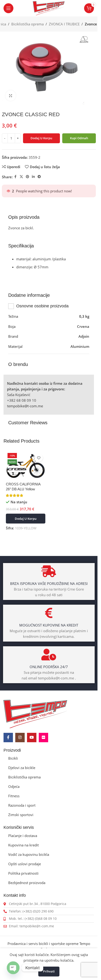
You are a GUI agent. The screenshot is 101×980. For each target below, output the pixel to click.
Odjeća (13, 786)
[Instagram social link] (20, 737)
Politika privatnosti (23, 873)
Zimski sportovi (20, 814)
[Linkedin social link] (33, 177)
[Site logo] (49, 7)
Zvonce (91, 24)
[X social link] (21, 177)
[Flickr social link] (43, 737)
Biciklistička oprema (27, 24)
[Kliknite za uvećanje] (10, 95)
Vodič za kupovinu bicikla (28, 854)
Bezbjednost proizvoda (26, 882)
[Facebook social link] (15, 177)
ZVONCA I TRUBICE (64, 24)
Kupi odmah (79, 138)
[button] (25, 519)
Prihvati (49, 971)
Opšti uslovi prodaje (24, 863)
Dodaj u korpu (41, 138)
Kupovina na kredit (23, 845)
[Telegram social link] (39, 177)
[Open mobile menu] (8, 8)
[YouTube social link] (31, 737)
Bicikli (13, 758)
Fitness (13, 796)
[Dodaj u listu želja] (39, 458)
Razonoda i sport (21, 805)
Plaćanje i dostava (22, 835)
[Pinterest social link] (27, 177)
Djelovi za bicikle (21, 767)
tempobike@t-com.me (25, 406)
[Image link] (35, 713)
